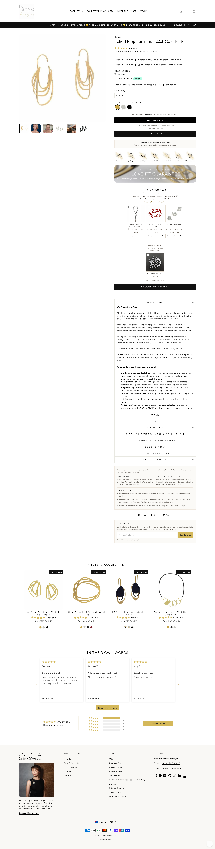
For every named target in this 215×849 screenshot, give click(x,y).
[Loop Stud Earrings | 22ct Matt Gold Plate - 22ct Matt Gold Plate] (40, 627)
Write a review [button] (158, 723)
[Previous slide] (37, 684)
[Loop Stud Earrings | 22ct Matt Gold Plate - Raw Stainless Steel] (44, 627)
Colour (128, 102)
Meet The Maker (126, 11)
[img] (48, 661)
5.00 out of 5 (63, 721)
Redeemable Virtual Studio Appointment (155, 434)
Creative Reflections (73, 767)
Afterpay (137, 79)
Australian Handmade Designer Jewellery (127, 780)
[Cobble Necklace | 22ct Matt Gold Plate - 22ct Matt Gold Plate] (168, 627)
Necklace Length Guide (119, 767)
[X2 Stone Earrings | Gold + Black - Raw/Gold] (129, 627)
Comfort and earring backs (155, 440)
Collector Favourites (100, 11)
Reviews (67, 775)
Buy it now (155, 133)
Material (155, 415)
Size (155, 421)
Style (143, 11)
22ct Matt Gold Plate (117, 107)
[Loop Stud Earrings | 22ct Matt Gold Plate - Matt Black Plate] (47, 627)
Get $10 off (148, 114)
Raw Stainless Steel (123, 107)
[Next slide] (178, 684)
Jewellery (75, 11)
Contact (67, 780)
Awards (67, 759)
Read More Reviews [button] (107, 708)
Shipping (112, 784)
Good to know (155, 447)
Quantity (120, 91)
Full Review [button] (48, 698)
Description (155, 302)
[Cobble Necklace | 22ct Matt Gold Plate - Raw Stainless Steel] (175, 627)
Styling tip (155, 428)
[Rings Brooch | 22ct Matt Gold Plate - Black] (88, 627)
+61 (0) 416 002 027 (171, 763)
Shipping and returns (155, 453)
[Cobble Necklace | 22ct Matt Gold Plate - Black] (171, 627)
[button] (121, 48)
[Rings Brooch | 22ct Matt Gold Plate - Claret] (91, 627)
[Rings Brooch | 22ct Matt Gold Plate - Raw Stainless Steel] (84, 627)
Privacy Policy (115, 792)
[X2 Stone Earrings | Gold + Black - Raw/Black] (132, 627)
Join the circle (185, 535)
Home (117, 37)
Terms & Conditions (117, 796)
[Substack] (184, 777)
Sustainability (114, 775)
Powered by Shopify (107, 839)
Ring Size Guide (115, 771)
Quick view (43, 606)
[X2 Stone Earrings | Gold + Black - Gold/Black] (125, 627)
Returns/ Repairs (116, 788)
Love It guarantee (155, 460)
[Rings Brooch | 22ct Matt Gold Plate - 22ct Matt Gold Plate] (81, 627)
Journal (67, 771)
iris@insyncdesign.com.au (173, 768)
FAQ (111, 759)
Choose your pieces (155, 286)
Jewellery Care (115, 763)
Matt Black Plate (129, 107)
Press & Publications (72, 763)
